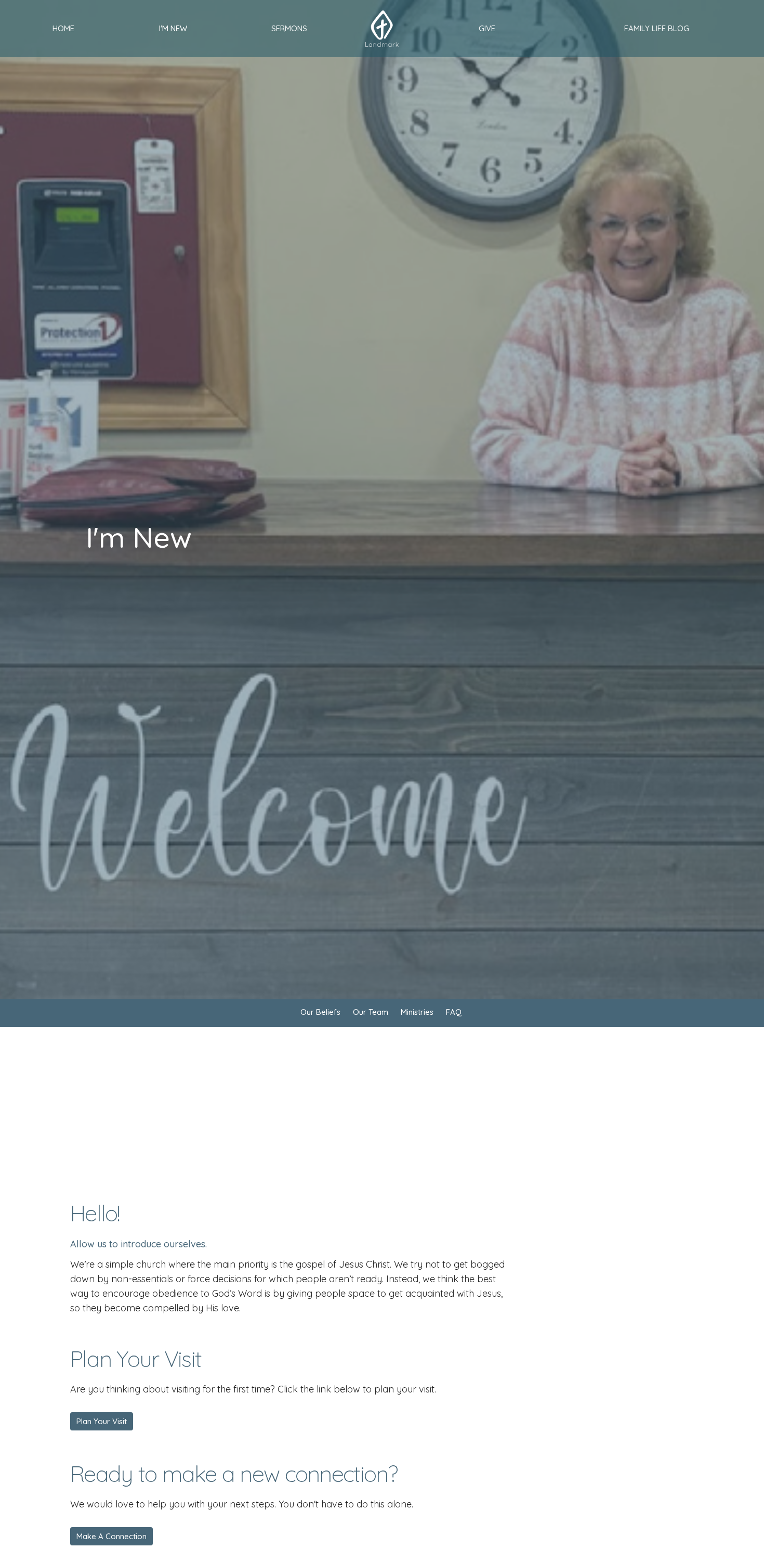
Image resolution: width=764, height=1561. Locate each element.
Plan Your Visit (101, 1421)
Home (63, 28)
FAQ (454, 1012)
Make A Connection (111, 1536)
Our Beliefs (320, 1012)
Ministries (417, 1012)
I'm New (173, 28)
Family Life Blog (656, 28)
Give (487, 28)
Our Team (370, 1012)
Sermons (289, 28)
